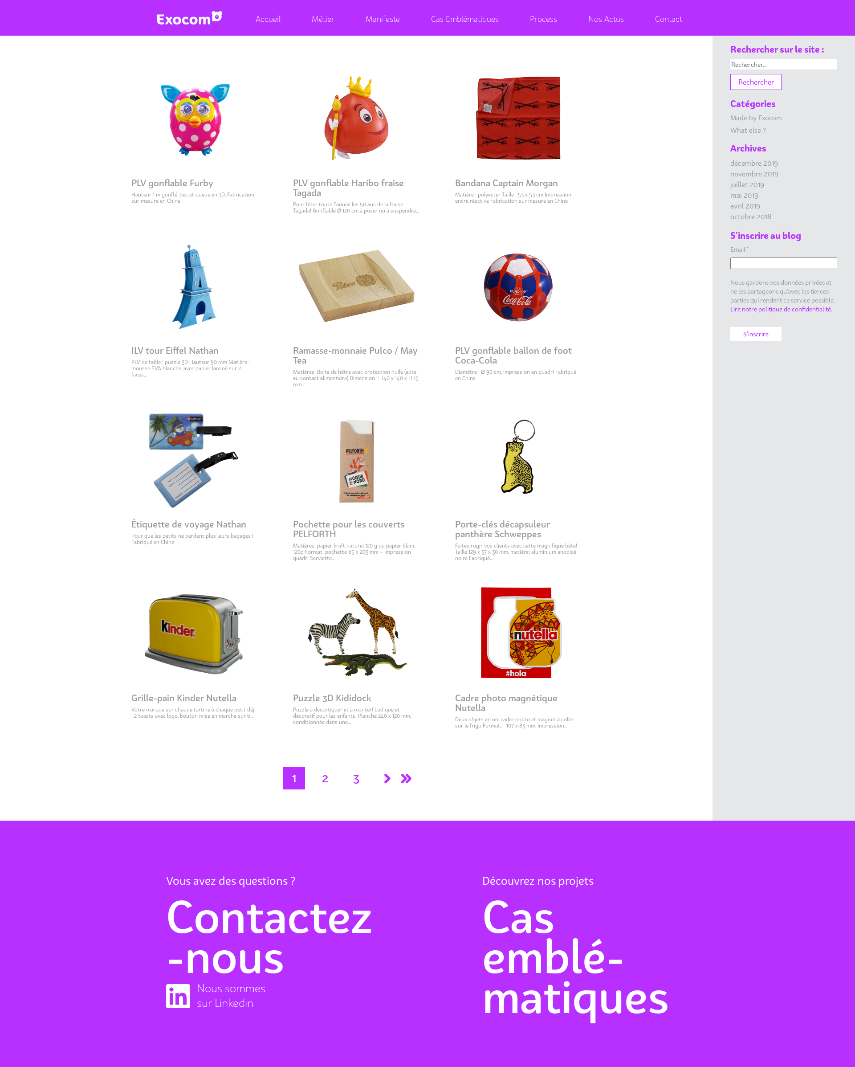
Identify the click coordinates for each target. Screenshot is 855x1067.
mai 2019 (744, 195)
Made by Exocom (756, 118)
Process (543, 19)
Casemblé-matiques (575, 956)
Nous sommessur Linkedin (231, 995)
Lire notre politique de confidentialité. (781, 309)
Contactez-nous (269, 936)
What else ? (748, 130)
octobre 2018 (750, 216)
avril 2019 (745, 205)
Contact (668, 19)
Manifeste (383, 19)
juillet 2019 (747, 184)
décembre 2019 (754, 163)
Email (739, 249)
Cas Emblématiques (465, 19)
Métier (323, 19)
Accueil (268, 19)
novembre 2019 (754, 173)
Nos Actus (606, 19)
